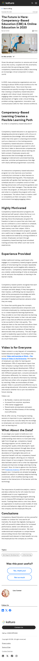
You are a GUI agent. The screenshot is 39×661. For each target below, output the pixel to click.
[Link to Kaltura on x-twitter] (6, 610)
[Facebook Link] (12, 655)
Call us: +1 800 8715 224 (10, 633)
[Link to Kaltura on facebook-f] (10, 610)
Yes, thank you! (19, 571)
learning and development (11, 555)
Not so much (19, 577)
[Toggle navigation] (36, 3)
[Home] (8, 2)
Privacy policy (6, 643)
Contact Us (19, 627)
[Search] (32, 3)
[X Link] (7, 655)
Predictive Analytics (12, 470)
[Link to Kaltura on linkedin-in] (3, 610)
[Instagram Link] (16, 655)
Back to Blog (8, 8)
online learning (26, 555)
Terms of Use (6, 647)
